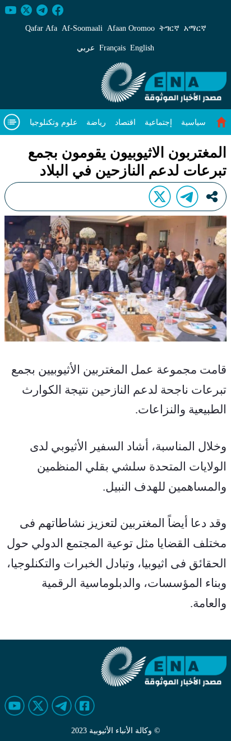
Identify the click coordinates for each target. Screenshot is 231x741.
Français (112, 48)
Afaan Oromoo (131, 28)
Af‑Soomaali (82, 28)
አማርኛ (195, 28)
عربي (86, 48)
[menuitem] (193, 122)
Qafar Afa (41, 28)
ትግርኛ (169, 28)
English (142, 48)
